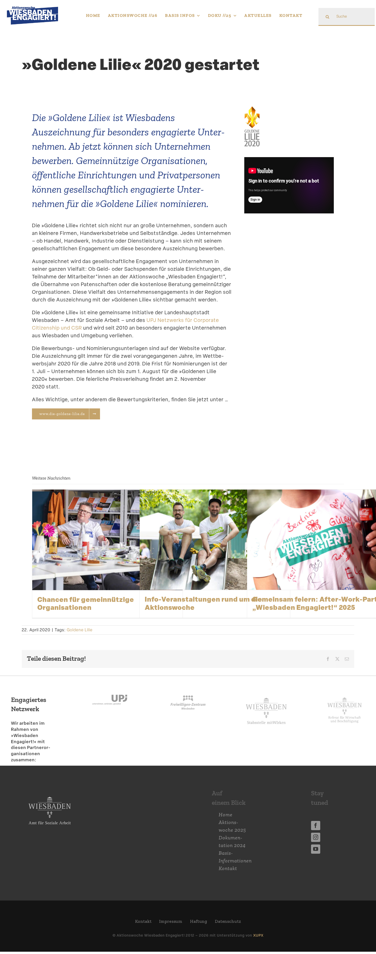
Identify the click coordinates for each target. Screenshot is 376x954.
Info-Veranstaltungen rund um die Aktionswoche (203, 603)
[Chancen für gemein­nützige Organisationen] (107, 540)
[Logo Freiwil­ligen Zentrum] (188, 689)
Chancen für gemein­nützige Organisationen (85, 603)
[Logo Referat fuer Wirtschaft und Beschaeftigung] (344, 696)
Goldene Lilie (80, 630)
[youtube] (315, 849)
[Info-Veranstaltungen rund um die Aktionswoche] (215, 540)
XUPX (258, 935)
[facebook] (315, 825)
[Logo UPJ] (109, 689)
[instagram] (315, 837)
